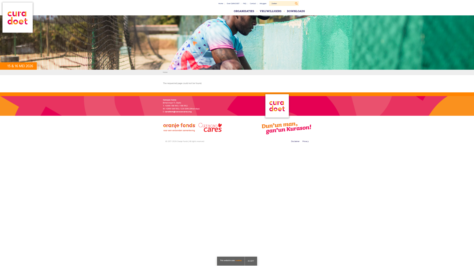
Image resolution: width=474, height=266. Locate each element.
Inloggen (263, 3)
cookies (238, 260)
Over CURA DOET (233, 3)
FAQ (244, 3)
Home (220, 3)
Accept (251, 261)
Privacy (306, 141)
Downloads (296, 11)
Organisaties (244, 11)
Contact (253, 3)
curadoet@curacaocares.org (178, 111)
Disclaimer (295, 141)
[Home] (17, 17)
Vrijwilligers (270, 11)
